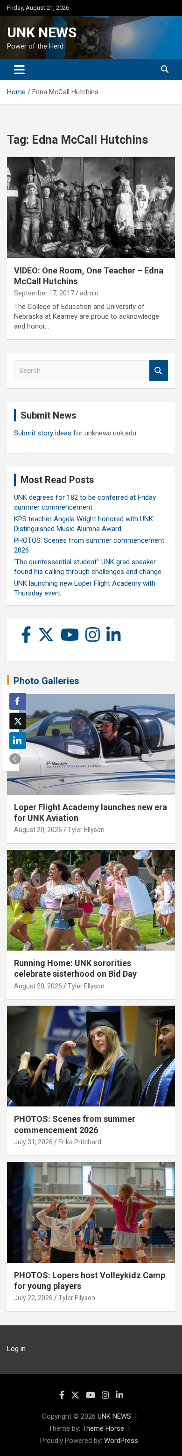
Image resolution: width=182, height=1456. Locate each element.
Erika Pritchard (79, 1142)
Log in (16, 1348)
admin (89, 293)
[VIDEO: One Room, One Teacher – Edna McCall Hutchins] (91, 207)
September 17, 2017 (44, 293)
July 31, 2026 (33, 1142)
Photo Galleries (46, 680)
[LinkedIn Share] (17, 740)
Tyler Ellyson (86, 829)
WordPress (121, 1440)
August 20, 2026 (38, 829)
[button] (15, 758)
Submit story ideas (42, 433)
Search (158, 370)
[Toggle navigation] (19, 69)
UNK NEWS (42, 32)
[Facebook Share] (17, 701)
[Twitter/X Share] (17, 721)
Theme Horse (103, 1428)
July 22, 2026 (33, 1298)
